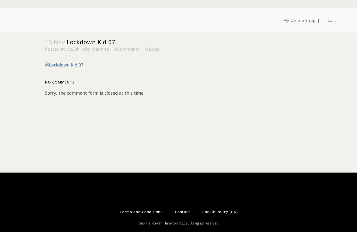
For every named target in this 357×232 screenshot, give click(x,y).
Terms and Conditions (141, 211)
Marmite (100, 49)
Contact (182, 211)
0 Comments (126, 49)
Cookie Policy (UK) (220, 211)
